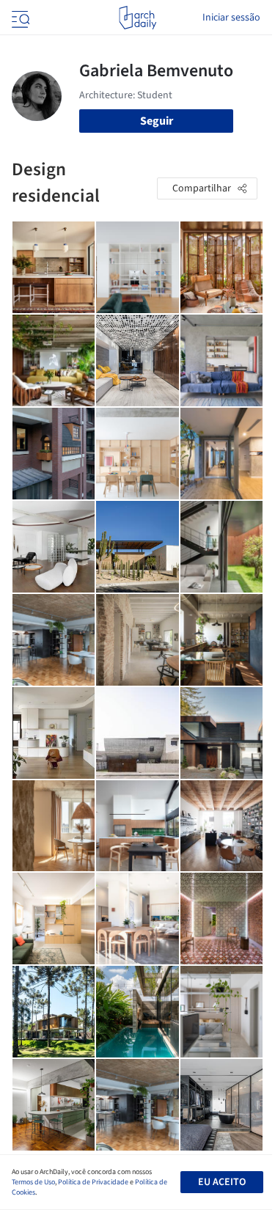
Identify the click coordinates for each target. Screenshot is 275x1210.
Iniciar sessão (231, 17)
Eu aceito (222, 1182)
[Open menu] (19, 17)
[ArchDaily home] (137, 17)
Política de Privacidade (93, 1182)
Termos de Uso (33, 1182)
